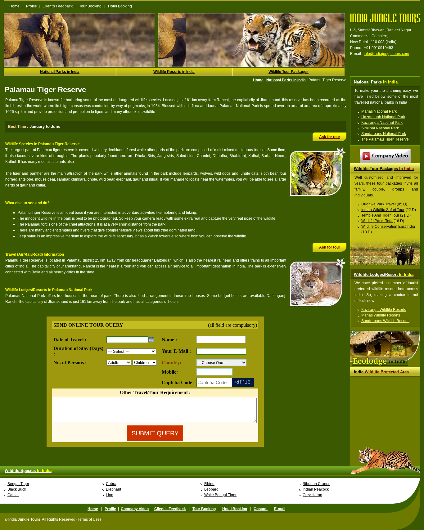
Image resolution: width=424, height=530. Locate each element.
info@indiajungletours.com (386, 54)
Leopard (211, 489)
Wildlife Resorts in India (174, 72)
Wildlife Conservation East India (388, 226)
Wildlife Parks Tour (377, 221)
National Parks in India (59, 72)
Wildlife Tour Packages (288, 72)
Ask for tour (329, 137)
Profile (31, 6)
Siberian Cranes (316, 484)
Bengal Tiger (18, 484)
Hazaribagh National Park (383, 117)
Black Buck (16, 489)
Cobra (111, 484)
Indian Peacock (316, 489)
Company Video (135, 509)
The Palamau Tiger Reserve (385, 139)
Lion (109, 495)
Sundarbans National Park (383, 134)
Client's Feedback (58, 6)
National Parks (376, 82)
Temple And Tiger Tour (380, 215)
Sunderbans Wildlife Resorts (385, 321)
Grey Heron (312, 495)
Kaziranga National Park (382, 122)
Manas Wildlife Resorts (380, 315)
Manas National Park (379, 111)
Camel (13, 495)
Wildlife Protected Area (381, 372)
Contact (261, 509)
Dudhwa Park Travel (378, 204)
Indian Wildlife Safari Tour (382, 210)
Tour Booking (90, 6)
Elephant (113, 489)
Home (14, 6)
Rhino (209, 484)
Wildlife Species (28, 470)
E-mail (279, 509)
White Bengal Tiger (220, 495)
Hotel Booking (120, 6)
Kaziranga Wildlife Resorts (383, 310)
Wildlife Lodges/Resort (383, 274)
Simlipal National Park (380, 128)
